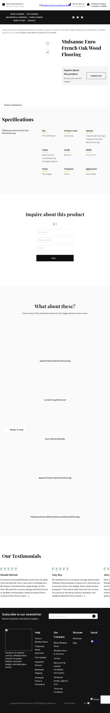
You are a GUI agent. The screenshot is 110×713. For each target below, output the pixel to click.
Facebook (92, 638)
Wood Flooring (17, 14)
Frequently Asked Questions (39, 649)
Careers (57, 658)
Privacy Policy (69, 703)
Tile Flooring (32, 14)
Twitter (97, 638)
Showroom (77, 638)
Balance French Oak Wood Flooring (55, 477)
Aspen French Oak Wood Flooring (55, 360)
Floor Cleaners (36, 17)
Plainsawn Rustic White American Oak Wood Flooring (55, 516)
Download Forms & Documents (40, 681)
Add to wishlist (47, 43)
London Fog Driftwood (55, 399)
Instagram (101, 638)
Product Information (13, 105)
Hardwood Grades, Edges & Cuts (61, 680)
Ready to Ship (19, 20)
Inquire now (96, 75)
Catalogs (31, 20)
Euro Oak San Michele (55, 438)
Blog (75, 643)
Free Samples (40, 657)
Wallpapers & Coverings (16, 17)
